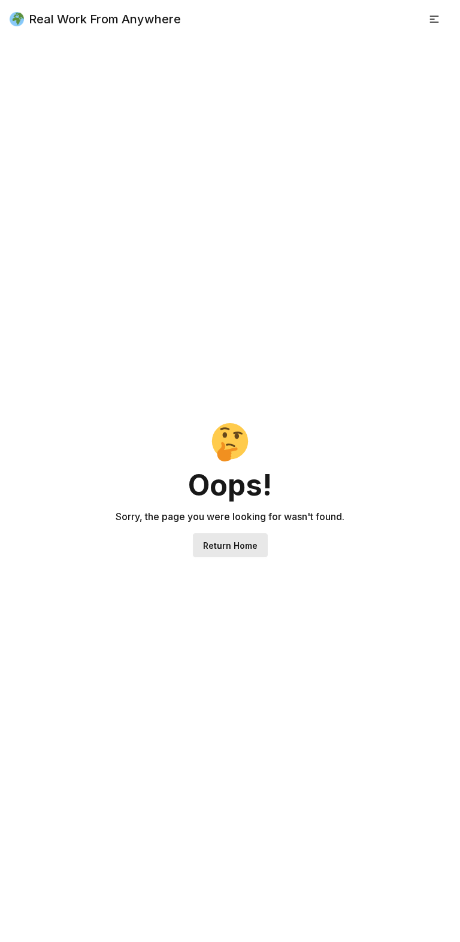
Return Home (230, 545)
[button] (434, 19)
